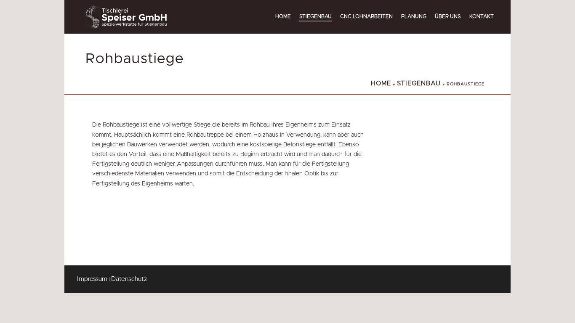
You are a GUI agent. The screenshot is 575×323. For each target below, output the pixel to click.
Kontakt (481, 16)
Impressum (92, 279)
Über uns (448, 16)
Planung (413, 16)
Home (283, 16)
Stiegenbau (315, 16)
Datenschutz (129, 279)
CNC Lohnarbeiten (366, 16)
